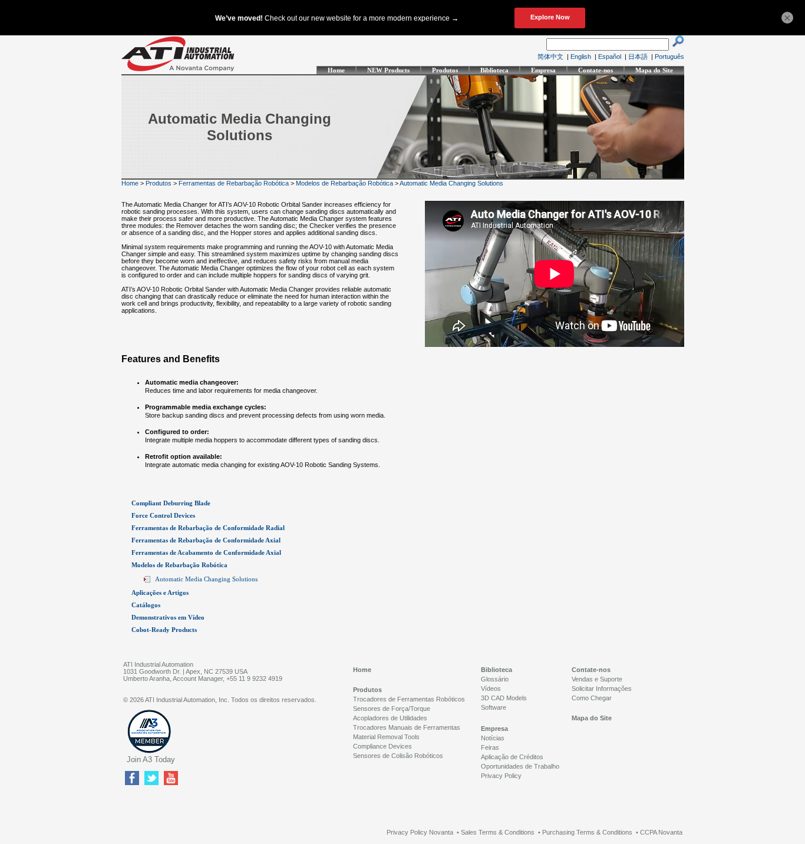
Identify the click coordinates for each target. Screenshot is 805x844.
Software (493, 707)
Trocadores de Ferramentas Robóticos (409, 699)
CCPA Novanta (661, 832)
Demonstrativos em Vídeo (167, 617)
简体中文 (550, 56)
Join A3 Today (151, 759)
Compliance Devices (382, 746)
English (580, 56)
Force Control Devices (163, 515)
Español (609, 56)
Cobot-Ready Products (164, 629)
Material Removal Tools (386, 736)
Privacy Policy (501, 775)
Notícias (492, 738)
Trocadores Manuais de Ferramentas (406, 727)
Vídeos (491, 688)
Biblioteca (494, 70)
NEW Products (388, 70)
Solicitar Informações (602, 688)
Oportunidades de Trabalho (520, 766)
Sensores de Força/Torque (391, 708)
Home (336, 70)
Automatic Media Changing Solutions (451, 183)
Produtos (445, 70)
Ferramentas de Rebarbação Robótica (234, 183)
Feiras (490, 747)
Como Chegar (592, 697)
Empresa (543, 70)
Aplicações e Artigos (160, 592)
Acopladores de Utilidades (390, 717)
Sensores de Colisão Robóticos (398, 755)
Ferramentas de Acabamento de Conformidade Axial (206, 552)
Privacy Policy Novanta (420, 832)
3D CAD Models (504, 697)
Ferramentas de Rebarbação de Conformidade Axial (206, 540)
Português (669, 56)
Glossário (495, 679)
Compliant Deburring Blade (170, 503)
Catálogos (145, 604)
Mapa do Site (654, 70)
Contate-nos (595, 70)
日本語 (638, 56)
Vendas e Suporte (597, 679)
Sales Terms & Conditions (498, 832)
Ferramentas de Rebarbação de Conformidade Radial (208, 527)
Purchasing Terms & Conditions (587, 832)
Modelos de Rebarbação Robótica (344, 183)
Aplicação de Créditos (512, 756)
